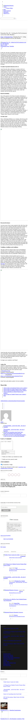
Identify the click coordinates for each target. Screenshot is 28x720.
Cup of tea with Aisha (8, 659)
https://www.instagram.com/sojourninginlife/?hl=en (12, 373)
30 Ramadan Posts (8, 37)
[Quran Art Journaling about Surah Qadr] (13, 432)
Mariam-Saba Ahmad (8, 656)
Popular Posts (13, 551)
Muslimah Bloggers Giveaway (15, 592)
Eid (5, 400)
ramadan (23, 400)
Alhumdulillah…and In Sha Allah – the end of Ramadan (18, 583)
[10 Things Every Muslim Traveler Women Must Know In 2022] (15, 565)
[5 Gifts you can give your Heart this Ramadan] (14, 434)
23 (10, 608)
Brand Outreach (7, 10)
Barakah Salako (7, 653)
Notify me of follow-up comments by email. (12, 456)
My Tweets (3, 547)
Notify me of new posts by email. (9, 459)
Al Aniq (5, 660)
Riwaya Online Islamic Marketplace (11, 657)
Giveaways (21, 591)
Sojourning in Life (6, 370)
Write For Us (6, 13)
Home (2, 37)
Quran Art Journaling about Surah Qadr (12, 433)
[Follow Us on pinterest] (18, 475)
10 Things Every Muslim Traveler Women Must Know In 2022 (17, 570)
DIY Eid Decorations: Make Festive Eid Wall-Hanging (13, 644)
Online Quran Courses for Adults (15, 557)
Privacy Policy (9, 8)
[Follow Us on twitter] (12, 475)
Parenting (12, 46)
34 (10, 595)
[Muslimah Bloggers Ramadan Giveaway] (13, 613)
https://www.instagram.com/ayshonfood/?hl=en (11, 376)
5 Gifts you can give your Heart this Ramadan (13, 436)
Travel (16, 568)
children (2, 400)
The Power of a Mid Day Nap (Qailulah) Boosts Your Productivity (18, 605)
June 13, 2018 (4, 45)
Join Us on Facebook (5, 535)
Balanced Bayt (6, 664)
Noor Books (6, 661)
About (4, 6)
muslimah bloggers (16, 400)
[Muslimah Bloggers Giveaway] (10, 590)
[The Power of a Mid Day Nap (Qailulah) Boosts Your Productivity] (15, 601)
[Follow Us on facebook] (9, 475)
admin (2, 422)
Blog (4, 9)
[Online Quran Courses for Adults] (11, 555)
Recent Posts (6, 551)
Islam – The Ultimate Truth (9, 662)
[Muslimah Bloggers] (8, 5)
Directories (5, 12)
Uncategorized (22, 556)
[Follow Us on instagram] (15, 475)
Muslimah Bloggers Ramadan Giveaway (17, 616)
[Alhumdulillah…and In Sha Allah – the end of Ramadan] (15, 578)
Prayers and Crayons (8, 655)
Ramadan (23, 581)
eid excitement (9, 400)
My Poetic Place (7, 665)
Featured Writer (17, 603)
